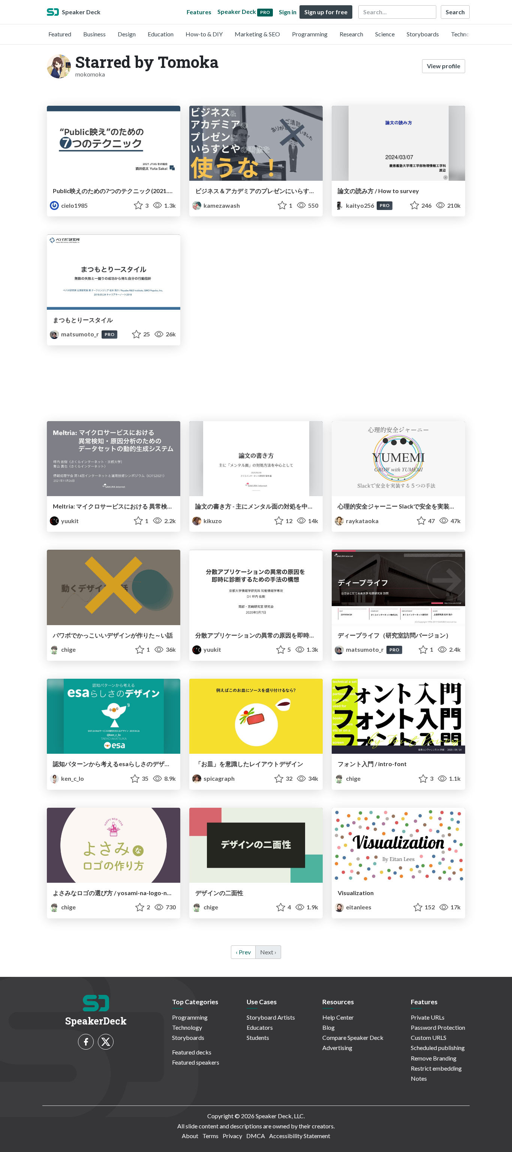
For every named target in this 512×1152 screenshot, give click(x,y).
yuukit (69, 520)
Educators (260, 1027)
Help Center (338, 1017)
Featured (59, 34)
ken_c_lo (72, 778)
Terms (210, 1135)
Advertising (337, 1047)
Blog (328, 1027)
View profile (443, 65)
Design (127, 34)
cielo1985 (74, 205)
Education (161, 34)
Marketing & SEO (257, 34)
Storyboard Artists (271, 1017)
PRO (384, 205)
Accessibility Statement (299, 1135)
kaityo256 (360, 205)
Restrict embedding (436, 1068)
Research (351, 34)
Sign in (287, 11)
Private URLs (428, 1017)
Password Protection (438, 1027)
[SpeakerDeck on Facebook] (86, 1042)
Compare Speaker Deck (352, 1037)
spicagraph (218, 778)
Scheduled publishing (438, 1047)
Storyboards (423, 34)
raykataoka (362, 520)
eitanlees (358, 906)
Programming (310, 34)
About (190, 1135)
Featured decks (191, 1052)
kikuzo (212, 520)
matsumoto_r (80, 334)
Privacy (232, 1135)
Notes (419, 1078)
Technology (466, 34)
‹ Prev (243, 952)
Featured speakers (195, 1062)
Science (385, 34)
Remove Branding (434, 1058)
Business (94, 34)
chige (68, 649)
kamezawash (221, 205)
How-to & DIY (204, 34)
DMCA (255, 1135)
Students (258, 1037)
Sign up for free (325, 11)
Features (199, 11)
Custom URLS (428, 1037)
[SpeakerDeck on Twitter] (106, 1042)
